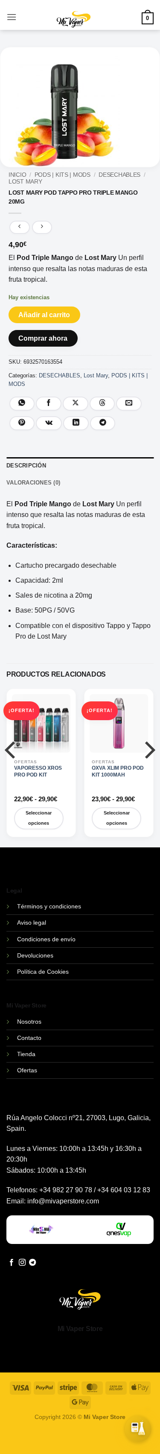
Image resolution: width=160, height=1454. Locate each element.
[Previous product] (42, 227)
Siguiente (110, 1436)
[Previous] (12, 767)
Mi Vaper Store (80, 1328)
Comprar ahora (42, 338)
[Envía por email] (129, 404)
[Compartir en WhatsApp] (22, 404)
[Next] (148, 767)
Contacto (29, 1037)
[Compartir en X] (75, 404)
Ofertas (27, 1070)
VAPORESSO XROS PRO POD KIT (38, 771)
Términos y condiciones (49, 906)
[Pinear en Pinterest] (22, 423)
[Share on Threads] (102, 404)
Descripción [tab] (26, 465)
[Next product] (19, 227)
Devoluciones (35, 955)
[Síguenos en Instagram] (22, 1263)
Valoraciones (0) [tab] (33, 482)
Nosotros (29, 1021)
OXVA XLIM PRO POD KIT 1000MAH (118, 771)
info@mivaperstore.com (63, 1201)
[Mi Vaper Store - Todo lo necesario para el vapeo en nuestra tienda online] (73, 24)
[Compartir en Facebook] (48, 404)
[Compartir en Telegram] (103, 423)
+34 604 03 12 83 (123, 1190)
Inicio (17, 175)
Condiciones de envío (46, 939)
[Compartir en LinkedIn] (76, 423)
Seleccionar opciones (39, 818)
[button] (11, 16)
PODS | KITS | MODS (62, 175)
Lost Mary (25, 181)
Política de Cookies (43, 971)
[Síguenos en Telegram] (32, 1263)
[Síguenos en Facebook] (11, 1263)
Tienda (26, 1054)
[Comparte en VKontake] (49, 423)
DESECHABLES (119, 175)
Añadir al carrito (44, 314)
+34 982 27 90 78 (65, 1190)
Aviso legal (31, 922)
